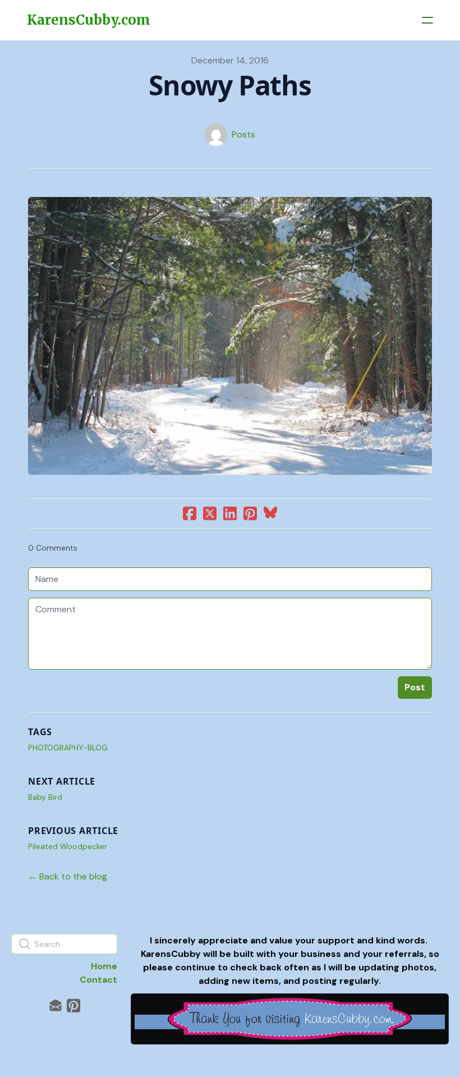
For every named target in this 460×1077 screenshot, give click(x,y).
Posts (243, 134)
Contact (98, 980)
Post (414, 687)
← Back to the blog (67, 876)
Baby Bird (45, 797)
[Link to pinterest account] (73, 1005)
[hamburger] (427, 20)
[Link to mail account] (55, 1005)
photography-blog (68, 748)
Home (104, 966)
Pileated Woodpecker (67, 846)
